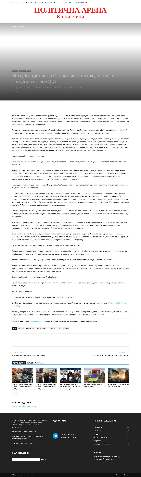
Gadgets (53, 2)
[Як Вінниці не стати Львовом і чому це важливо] (118, 375)
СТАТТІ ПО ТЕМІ (19, 363)
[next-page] (16, 393)
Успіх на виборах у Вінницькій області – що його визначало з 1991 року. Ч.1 (46, 387)
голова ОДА (30, 328)
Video (71, 2)
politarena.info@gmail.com (104, 459)
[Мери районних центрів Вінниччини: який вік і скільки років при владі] (70, 375)
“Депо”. (123, 130)
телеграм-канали (63, 328)
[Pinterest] (73, 108)
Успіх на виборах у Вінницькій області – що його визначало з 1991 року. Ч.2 (22, 387)
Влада (21, 70)
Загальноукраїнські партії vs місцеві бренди (28, 355)
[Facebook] (63, 108)
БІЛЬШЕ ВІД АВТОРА (35, 363)
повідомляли (17, 124)
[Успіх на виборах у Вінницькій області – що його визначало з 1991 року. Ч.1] (46, 375)
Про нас (126, 475)
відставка (21, 328)
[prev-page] (13, 393)
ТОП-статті (28, 70)
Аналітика (15, 70)
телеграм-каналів (45, 133)
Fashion (44, 2)
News (37, 2)
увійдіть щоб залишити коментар (24, 406)
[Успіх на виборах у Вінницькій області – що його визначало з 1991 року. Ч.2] (22, 375)
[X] (68, 108)
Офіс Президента (41, 328)
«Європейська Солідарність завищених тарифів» (110, 355)
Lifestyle (63, 2)
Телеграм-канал (36, 321)
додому (14, 26)
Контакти (119, 475)
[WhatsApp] (78, 108)
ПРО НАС (97, 452)
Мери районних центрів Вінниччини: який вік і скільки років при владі (70, 387)
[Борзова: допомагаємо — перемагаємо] (94, 375)
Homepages (80, 2)
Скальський (52, 328)
